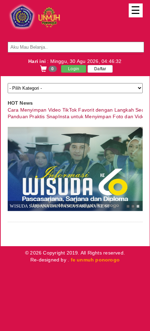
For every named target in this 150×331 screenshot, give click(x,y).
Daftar (100, 68)
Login (73, 68)
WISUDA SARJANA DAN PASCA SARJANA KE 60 (59, 205)
